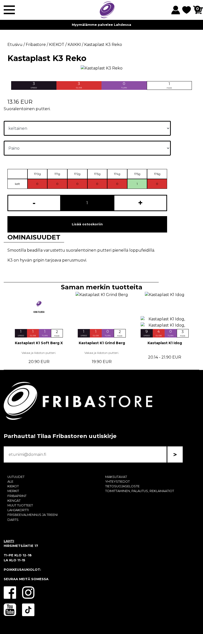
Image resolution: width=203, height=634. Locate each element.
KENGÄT (14, 500)
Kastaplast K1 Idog (165, 343)
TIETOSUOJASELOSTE (122, 486)
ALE (10, 481)
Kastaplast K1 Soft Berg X (39, 343)
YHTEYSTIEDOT (117, 481)
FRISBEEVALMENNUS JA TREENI (32, 515)
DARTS (13, 520)
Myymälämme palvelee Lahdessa (101, 25)
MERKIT (13, 491)
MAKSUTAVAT (116, 477)
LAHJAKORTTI (18, 510)
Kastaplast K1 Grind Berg (102, 343)
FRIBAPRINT (16, 496)
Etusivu (15, 44)
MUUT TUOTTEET (20, 505)
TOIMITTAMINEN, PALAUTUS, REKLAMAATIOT (139, 491)
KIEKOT (13, 486)
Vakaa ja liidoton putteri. (39, 353)
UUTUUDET (16, 477)
